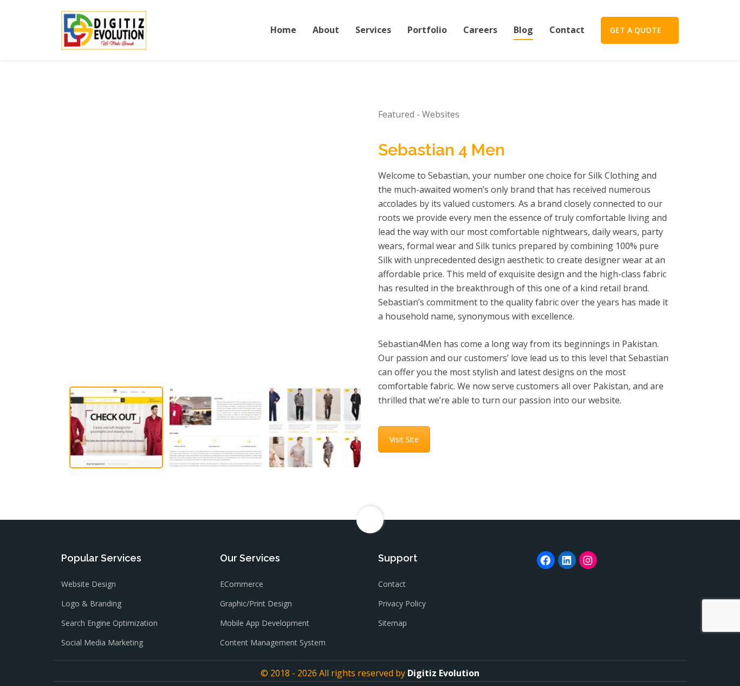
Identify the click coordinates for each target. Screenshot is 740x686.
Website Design (88, 584)
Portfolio (427, 30)
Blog (523, 30)
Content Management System (273, 642)
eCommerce (241, 584)
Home (283, 30)
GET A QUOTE (635, 30)
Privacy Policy (402, 603)
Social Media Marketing (102, 642)
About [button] (326, 30)
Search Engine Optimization (109, 623)
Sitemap (392, 623)
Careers (480, 30)
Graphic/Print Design (256, 603)
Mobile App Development (264, 623)
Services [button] (373, 30)
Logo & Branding (91, 603)
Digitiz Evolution (443, 673)
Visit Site (404, 439)
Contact (567, 30)
